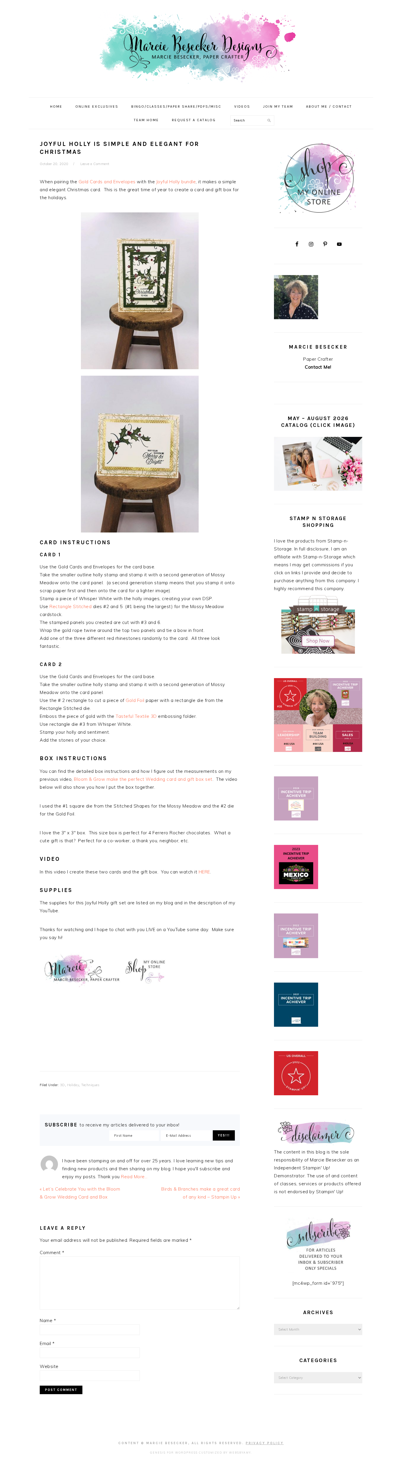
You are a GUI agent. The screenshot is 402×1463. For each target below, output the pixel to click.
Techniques (90, 1085)
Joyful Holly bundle (176, 181)
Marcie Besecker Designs (201, 47)
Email (47, 1343)
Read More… (134, 1176)
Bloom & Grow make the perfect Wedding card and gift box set (143, 779)
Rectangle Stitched (70, 606)
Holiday (73, 1085)
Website (49, 1366)
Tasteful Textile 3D (136, 716)
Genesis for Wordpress (174, 1452)
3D (62, 1085)
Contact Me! (318, 367)
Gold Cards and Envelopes (107, 181)
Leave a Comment (94, 164)
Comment (52, 1252)
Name (48, 1320)
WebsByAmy (240, 1452)
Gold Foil (135, 700)
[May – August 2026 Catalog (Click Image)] (318, 489)
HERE (204, 872)
